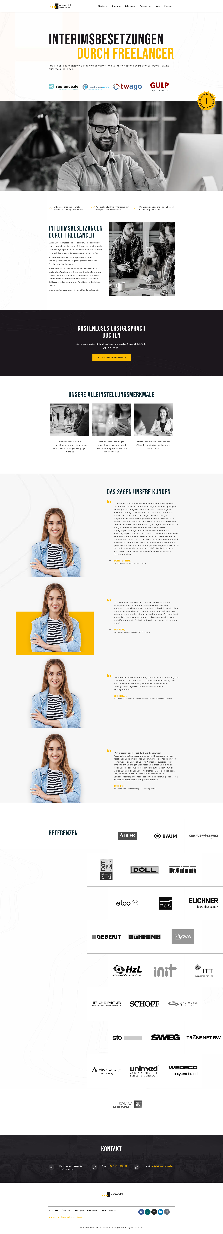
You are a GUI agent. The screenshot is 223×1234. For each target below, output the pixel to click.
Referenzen (145, 6)
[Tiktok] (167, 1212)
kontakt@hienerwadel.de (162, 1166)
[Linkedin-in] (160, 1212)
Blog (158, 6)
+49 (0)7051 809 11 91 (117, 1166)
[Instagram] (154, 1212)
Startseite (103, 6)
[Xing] (148, 1212)
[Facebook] (141, 1212)
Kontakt (168, 6)
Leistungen (130, 6)
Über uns (116, 6)
